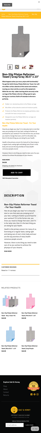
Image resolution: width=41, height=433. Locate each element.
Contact (6, 392)
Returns (6, 395)
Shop (5, 386)
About (5, 389)
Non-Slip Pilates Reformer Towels (18, 14)
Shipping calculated (8, 165)
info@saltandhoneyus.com (20, 417)
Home (3, 14)
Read (6, 160)
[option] (9, 67)
